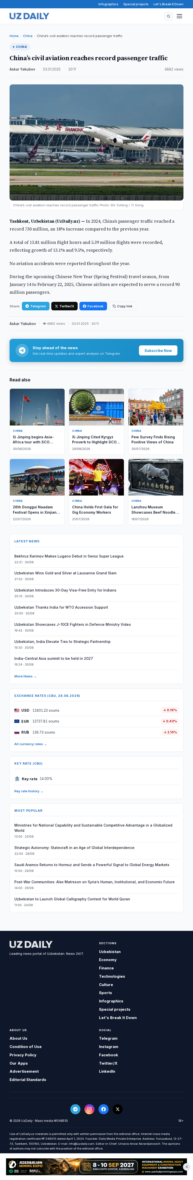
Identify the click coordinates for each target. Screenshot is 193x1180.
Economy (108, 959)
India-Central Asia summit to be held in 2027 (53, 658)
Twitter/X (66, 306)
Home (14, 36)
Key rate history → (28, 791)
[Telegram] (75, 1109)
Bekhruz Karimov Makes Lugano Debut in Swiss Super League (69, 556)
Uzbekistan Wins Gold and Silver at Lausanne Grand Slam (65, 573)
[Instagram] (89, 1109)
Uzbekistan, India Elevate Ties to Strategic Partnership (62, 641)
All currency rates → (30, 744)
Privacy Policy (23, 1055)
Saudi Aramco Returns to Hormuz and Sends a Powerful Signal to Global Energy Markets (91, 865)
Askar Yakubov (22, 69)
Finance (106, 968)
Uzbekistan (110, 951)
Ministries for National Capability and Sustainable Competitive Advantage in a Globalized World (93, 828)
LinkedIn (107, 1071)
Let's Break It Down (168, 4)
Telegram (38, 306)
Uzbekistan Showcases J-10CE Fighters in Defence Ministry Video (72, 624)
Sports (105, 992)
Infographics (108, 4)
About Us (18, 1038)
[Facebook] (104, 1109)
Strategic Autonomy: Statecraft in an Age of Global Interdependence (74, 847)
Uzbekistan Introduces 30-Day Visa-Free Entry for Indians (65, 590)
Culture (106, 984)
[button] (168, 16)
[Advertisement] (96, 1166)
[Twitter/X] (118, 1109)
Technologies (112, 976)
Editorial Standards (28, 1079)
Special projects (136, 4)
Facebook (95, 306)
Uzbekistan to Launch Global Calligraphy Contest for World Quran (72, 899)
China (27, 36)
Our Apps (19, 1063)
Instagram (108, 1046)
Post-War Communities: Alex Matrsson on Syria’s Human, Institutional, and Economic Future (94, 882)
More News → (25, 676)
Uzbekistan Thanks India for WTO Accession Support (61, 607)
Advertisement (24, 1071)
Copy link (124, 306)
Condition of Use (26, 1046)
